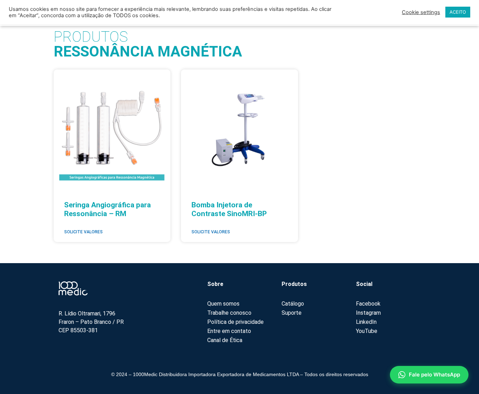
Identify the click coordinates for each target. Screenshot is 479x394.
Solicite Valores (83, 231)
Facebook (368, 303)
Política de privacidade (235, 322)
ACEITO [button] (458, 12)
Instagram (368, 312)
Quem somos (223, 303)
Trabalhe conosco (229, 312)
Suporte (292, 312)
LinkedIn (366, 322)
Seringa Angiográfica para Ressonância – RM (107, 209)
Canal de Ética (224, 340)
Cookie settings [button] (421, 12)
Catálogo (293, 303)
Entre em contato (229, 331)
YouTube (366, 331)
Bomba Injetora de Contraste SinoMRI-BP (229, 209)
